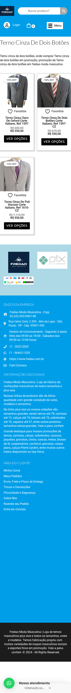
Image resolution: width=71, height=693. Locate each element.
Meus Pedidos (13, 476)
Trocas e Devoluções (17, 487)
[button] (9, 683)
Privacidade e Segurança (20, 492)
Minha (8, 470)
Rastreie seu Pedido (16, 504)
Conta (16, 470)
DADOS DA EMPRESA (19, 304)
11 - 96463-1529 (19, 353)
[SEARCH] (63, 11)
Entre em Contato (15, 509)
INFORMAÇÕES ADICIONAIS (24, 374)
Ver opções (16, 138)
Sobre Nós (10, 498)
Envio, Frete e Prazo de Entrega (23, 481)
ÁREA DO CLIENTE (17, 463)
